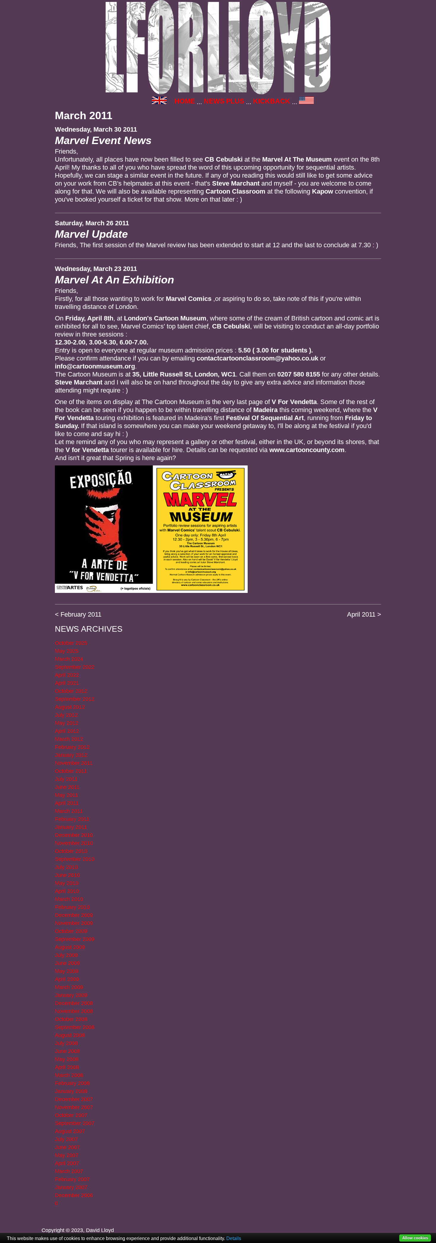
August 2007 (70, 1131)
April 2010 (67, 891)
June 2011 (67, 787)
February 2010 (72, 907)
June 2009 (67, 963)
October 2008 (71, 1019)
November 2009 (74, 923)
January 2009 (71, 995)
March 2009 (69, 987)
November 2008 (74, 1011)
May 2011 (66, 795)
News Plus (224, 101)
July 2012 (66, 715)
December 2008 (74, 1003)
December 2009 (74, 915)
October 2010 (71, 851)
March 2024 (69, 659)
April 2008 (67, 1067)
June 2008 (67, 1051)
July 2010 (66, 867)
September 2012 (74, 699)
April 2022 (67, 675)
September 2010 (74, 859)
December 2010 (74, 835)
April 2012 (67, 731)
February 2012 (72, 747)
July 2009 (66, 955)
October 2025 (71, 643)
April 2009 (67, 979)
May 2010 (66, 883)
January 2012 (71, 755)
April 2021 (67, 683)
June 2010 (67, 875)
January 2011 (71, 827)
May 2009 (66, 971)
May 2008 (66, 1059)
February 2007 (72, 1179)
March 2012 (69, 739)
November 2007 (74, 1107)
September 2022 (74, 667)
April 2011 (361, 614)
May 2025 (66, 651)
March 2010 (69, 899)
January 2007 (71, 1187)
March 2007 (69, 1171)
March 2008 (69, 1075)
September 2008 (74, 1027)
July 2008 (66, 1043)
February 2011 (81, 614)
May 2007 (66, 1155)
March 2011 (69, 811)
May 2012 (66, 723)
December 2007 (74, 1099)
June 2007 (67, 1147)
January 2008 (71, 1091)
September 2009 (74, 939)
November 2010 (74, 843)
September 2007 (74, 1123)
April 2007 (67, 1163)
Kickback (271, 101)
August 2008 (70, 1035)
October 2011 (71, 771)
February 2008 (72, 1083)
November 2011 (74, 763)
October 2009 (71, 931)
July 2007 (66, 1139)
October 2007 (71, 1115)
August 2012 (70, 707)
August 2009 (70, 947)
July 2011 (66, 779)
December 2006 (74, 1195)
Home (184, 101)
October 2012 (71, 691)
